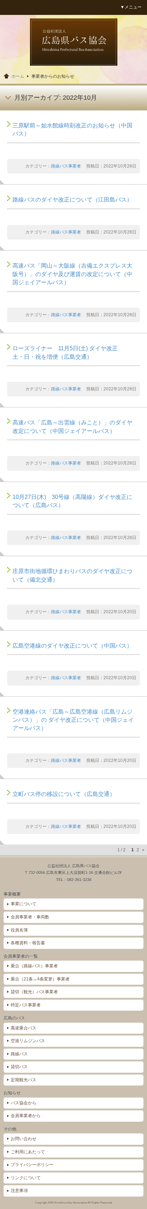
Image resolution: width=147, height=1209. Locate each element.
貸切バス (19, 1066)
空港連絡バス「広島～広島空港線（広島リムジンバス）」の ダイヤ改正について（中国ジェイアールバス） (73, 720)
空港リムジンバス (28, 1040)
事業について (23, 903)
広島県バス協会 (73, 42)
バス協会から (23, 1102)
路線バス (19, 1053)
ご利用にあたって (28, 1151)
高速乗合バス (23, 1028)
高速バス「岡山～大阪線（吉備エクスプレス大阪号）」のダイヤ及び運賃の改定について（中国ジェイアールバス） (72, 274)
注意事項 (19, 1190)
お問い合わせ (23, 1138)
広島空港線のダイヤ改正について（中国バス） (72, 646)
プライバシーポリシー (32, 1164)
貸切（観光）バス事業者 (34, 991)
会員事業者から (26, 1115)
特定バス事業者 (26, 1004)
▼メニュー (131, 7)
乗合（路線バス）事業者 (34, 965)
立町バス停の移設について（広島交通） (63, 794)
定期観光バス (23, 1079)
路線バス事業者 (66, 166)
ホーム (17, 76)
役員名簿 (19, 930)
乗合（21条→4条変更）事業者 (40, 979)
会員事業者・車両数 (30, 916)
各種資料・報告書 (28, 942)
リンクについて (26, 1177)
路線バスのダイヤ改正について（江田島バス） (72, 200)
